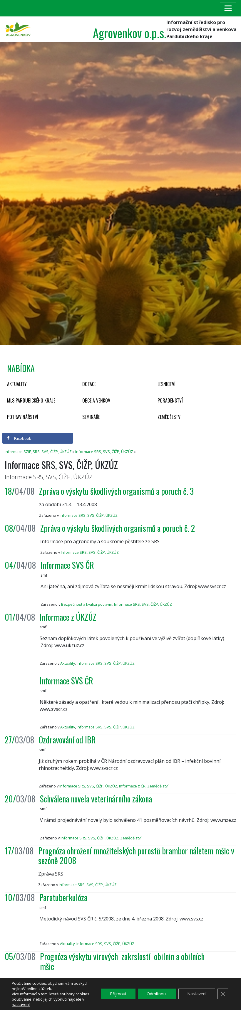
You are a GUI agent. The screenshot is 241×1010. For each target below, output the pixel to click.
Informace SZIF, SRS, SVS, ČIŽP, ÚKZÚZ (38, 451)
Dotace (89, 384)
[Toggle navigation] (228, 8)
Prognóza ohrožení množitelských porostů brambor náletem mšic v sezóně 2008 (137, 856)
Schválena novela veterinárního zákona (96, 799)
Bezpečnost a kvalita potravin (86, 604)
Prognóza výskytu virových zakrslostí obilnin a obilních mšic (122, 961)
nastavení (21, 1004)
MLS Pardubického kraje (31, 400)
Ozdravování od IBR (67, 740)
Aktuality (17, 384)
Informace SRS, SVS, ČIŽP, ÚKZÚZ (104, 451)
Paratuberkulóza (63, 897)
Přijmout (118, 993)
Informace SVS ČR (67, 565)
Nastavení (196, 993)
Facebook (22, 438)
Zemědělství (170, 416)
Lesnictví (166, 384)
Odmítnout (157, 993)
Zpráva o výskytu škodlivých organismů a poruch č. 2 (117, 528)
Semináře (91, 416)
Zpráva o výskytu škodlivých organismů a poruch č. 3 (116, 491)
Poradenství (170, 400)
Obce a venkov (96, 400)
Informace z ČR (132, 786)
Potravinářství (22, 416)
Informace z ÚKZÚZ (68, 617)
